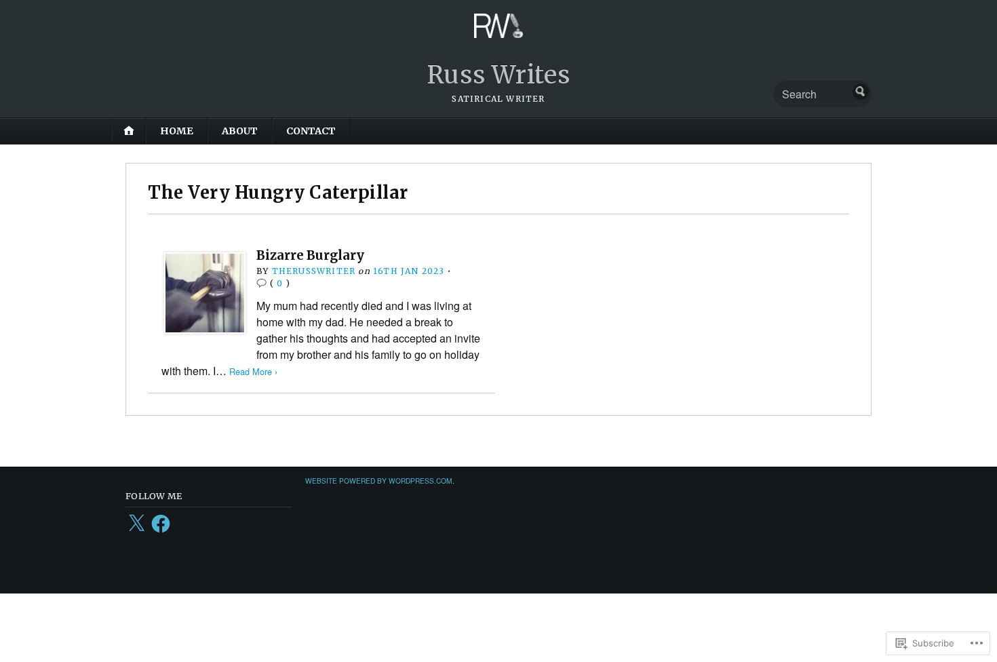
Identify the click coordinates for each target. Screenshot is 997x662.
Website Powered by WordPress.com (378, 480)
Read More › (253, 371)
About (240, 131)
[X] (136, 523)
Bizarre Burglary (310, 255)
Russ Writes (498, 75)
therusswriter (314, 271)
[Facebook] (161, 523)
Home (176, 131)
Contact (311, 131)
